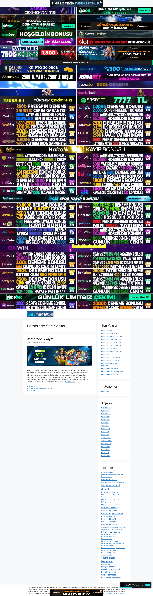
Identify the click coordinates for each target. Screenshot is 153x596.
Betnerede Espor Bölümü (110, 333)
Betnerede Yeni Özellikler (110, 375)
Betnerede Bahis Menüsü (110, 360)
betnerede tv (120, 543)
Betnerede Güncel (109, 511)
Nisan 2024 (105, 450)
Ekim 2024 (105, 432)
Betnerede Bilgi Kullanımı (110, 348)
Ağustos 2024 (106, 438)
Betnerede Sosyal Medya (109, 541)
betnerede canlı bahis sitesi (110, 492)
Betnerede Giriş (106, 330)
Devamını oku (70, 382)
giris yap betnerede (109, 567)
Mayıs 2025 (105, 417)
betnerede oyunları (116, 529)
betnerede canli (119, 482)
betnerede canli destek (110, 487)
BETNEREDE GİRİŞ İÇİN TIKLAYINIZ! (76, 62)
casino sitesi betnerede (108, 559)
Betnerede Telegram (108, 543)
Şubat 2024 (105, 456)
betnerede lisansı (105, 527)
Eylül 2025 (105, 411)
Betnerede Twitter (107, 545)
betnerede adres (106, 477)
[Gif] (76, 149)
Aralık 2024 (105, 426)
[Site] (38, 108)
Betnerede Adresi (109, 479)
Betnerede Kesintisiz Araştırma (112, 372)
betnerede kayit (108, 519)
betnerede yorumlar (120, 548)
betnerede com (106, 497)
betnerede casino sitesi (110, 494)
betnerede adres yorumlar (107, 482)
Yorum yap (32, 390)
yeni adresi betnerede (111, 578)
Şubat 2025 (105, 420)
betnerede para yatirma (110, 532)
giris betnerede (106, 564)
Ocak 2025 (105, 423)
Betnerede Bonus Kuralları (110, 357)
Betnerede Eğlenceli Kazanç (111, 345)
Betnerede (32, 386)
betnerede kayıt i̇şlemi (110, 522)
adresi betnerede (107, 472)
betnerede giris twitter (110, 504)
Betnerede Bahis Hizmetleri (111, 342)
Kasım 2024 (105, 429)
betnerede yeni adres (108, 548)
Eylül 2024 (105, 435)
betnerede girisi (107, 502)
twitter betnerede (109, 575)
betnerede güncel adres (112, 513)
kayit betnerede (108, 572)
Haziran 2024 (106, 444)
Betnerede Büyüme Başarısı (111, 339)
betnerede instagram (108, 516)
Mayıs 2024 (105, 447)
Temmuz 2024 (106, 441)
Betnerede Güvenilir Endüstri (111, 336)
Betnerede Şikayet (40, 339)
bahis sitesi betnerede (108, 475)
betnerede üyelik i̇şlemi (109, 550)
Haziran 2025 (106, 414)
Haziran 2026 (106, 408)
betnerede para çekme (108, 534)
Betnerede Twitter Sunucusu (111, 351)
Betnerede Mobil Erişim (109, 368)
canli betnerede (106, 555)
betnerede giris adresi (110, 499)
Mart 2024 (105, 453)
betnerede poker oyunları (109, 536)
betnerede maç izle (117, 527)
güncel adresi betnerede (111, 569)
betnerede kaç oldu (110, 524)
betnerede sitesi (106, 539)
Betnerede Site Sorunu (46, 388)
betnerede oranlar (105, 529)
